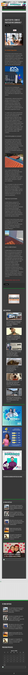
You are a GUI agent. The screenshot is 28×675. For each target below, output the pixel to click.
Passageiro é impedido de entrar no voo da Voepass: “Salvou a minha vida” (13, 338)
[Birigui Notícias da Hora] (14, 2)
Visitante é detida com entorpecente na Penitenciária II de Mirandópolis (12, 369)
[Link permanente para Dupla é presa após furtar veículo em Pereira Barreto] (6, 530)
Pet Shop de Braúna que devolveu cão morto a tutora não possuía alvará (13, 383)
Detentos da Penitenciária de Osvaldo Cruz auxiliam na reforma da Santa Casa (13, 398)
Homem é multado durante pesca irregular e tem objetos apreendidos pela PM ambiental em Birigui (16, 618)
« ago (4, 665)
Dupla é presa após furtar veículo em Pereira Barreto (15, 633)
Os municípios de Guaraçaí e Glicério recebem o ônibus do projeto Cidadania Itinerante (13, 323)
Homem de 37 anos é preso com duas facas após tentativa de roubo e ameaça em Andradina (13, 354)
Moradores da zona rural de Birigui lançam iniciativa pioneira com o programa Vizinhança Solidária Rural (15, 626)
